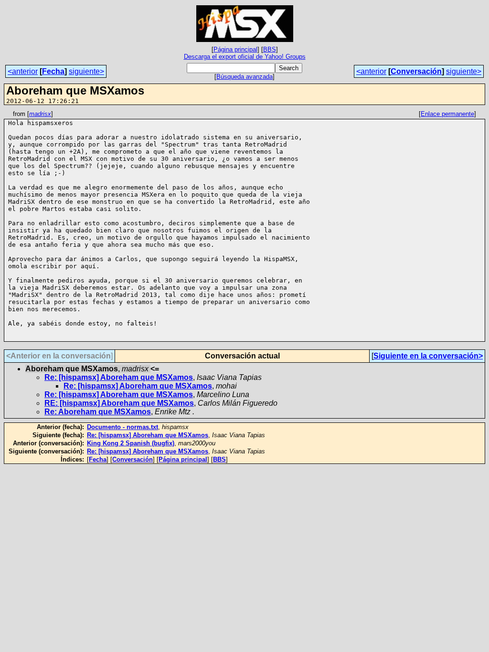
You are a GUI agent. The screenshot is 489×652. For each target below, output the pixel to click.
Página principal (235, 49)
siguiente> (86, 71)
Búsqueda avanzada (244, 76)
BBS (269, 49)
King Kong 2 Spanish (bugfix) (130, 443)
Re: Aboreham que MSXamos (97, 412)
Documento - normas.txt (122, 427)
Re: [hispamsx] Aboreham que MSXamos (118, 377)
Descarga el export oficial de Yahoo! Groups (245, 56)
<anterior (23, 71)
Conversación (416, 71)
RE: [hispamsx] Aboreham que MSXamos (119, 403)
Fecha (53, 71)
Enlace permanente (447, 113)
